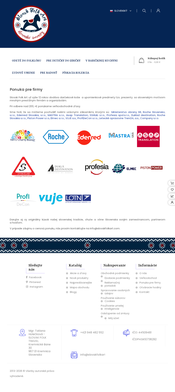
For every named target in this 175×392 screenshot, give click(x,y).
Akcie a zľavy (78, 273)
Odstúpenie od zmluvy (115, 313)
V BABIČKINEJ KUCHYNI (102, 60)
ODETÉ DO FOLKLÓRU (26, 60)
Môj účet (113, 318)
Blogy (73, 292)
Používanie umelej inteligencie (112, 307)
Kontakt (144, 292)
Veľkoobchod (148, 278)
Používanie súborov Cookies (113, 299)
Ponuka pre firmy (150, 282)
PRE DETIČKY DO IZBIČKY (63, 60)
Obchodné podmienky (115, 273)
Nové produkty (79, 278)
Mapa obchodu (79, 287)
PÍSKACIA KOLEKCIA (75, 73)
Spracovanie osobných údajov (115, 291)
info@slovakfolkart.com (96, 355)
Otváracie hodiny (150, 287)
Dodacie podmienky (117, 278)
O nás (143, 273)
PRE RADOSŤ (48, 73)
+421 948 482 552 (92, 332)
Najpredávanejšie (81, 282)
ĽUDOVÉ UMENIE (23, 73)
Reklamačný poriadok (112, 284)
